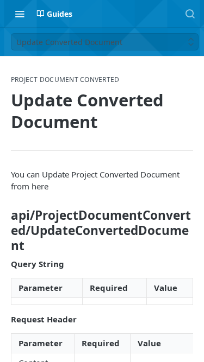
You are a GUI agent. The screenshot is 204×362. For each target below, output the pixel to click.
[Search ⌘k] (190, 13)
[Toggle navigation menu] (19, 13)
